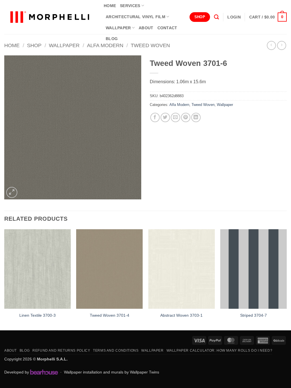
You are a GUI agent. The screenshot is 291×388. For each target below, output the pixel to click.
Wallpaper (118, 28)
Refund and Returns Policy (61, 350)
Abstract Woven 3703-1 (181, 315)
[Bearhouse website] (44, 372)
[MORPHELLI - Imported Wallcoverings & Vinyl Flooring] (49, 17)
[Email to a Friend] (175, 117)
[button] (233, 17)
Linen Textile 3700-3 (37, 315)
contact (167, 28)
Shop (34, 45)
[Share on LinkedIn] (196, 117)
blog (112, 38)
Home (12, 45)
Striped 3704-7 (253, 315)
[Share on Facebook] (155, 117)
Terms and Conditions (115, 350)
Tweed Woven (150, 45)
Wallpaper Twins (144, 372)
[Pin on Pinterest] (185, 117)
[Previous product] (281, 45)
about (146, 28)
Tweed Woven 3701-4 (109, 315)
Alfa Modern (105, 45)
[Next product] (271, 45)
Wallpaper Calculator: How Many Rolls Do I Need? (220, 350)
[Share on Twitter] (165, 117)
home (110, 5)
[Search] (216, 17)
